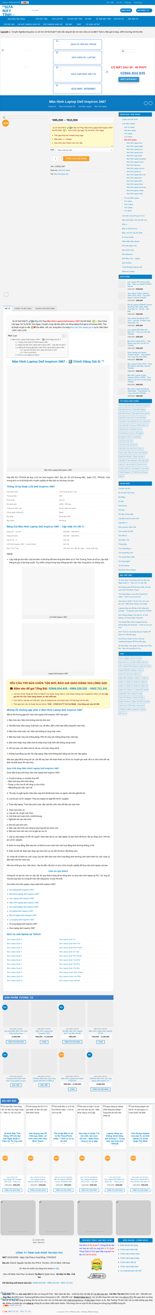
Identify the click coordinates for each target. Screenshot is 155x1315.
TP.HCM (122, 709)
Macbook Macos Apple (127, 570)
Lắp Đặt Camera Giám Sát (28, 24)
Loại (52, 150)
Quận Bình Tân (124, 694)
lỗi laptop (139, 433)
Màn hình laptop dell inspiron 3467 (24, 903)
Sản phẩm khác (128, 250)
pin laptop (143, 453)
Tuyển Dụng (137, 2)
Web (128, 709)
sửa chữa (144, 468)
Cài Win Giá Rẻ (124, 488)
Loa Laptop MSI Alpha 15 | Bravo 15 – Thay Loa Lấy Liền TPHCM (115, 1180)
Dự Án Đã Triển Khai (126, 493)
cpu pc (133, 425)
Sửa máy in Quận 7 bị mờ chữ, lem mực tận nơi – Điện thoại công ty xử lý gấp (133, 602)
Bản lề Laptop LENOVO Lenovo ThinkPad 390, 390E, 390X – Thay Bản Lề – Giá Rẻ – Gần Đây (63, 1180)
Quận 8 (129, 686)
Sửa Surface (127, 263)
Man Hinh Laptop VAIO (135, 194)
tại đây (56, 1268)
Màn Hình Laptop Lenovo (135, 168)
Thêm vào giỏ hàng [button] (16, 1042)
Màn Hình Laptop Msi (134, 178)
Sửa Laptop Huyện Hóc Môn (70, 976)
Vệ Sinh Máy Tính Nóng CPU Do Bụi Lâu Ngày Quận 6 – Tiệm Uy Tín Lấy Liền (134, 581)
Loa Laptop (128, 137)
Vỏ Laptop (128, 211)
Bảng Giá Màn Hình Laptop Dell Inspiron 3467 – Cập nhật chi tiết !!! (42, 345)
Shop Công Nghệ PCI (67, 106)
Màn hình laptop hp (133, 165)
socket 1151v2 (124, 468)
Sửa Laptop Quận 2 (14, 943)
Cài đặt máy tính (100, 1294)
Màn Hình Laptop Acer (134, 143)
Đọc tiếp (15, 1085)
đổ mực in (122, 713)
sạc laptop (135, 468)
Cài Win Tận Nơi (116, 1294)
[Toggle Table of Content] (63, 336)
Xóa (112, 146)
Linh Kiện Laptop (84, 106)
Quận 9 (136, 686)
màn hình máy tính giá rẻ (128, 445)
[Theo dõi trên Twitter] (146, 2)
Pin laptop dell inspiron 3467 (21, 890)
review (147, 701)
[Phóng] (6, 294)
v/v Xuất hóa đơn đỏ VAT (131, 1271)
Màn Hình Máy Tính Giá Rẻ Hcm (134, 220)
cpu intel (122, 421)
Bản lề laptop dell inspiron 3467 (23, 915)
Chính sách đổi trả (128, 1262)
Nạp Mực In (133, 19)
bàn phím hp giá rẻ (142, 405)
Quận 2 (145, 678)
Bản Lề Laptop (129, 127)
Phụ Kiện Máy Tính (129, 246)
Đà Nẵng (121, 497)
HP (120, 666)
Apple (127, 658)
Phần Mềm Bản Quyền (131, 241)
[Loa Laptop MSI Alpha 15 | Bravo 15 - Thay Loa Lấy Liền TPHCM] (114, 1163)
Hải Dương (122, 506)
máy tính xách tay (125, 674)
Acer (120, 658)
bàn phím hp (129, 405)
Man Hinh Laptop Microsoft (136, 175)
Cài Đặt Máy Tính (74, 19)
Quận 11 (122, 690)
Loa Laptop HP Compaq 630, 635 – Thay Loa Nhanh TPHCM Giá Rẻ (12, 1180)
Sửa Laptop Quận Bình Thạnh (70, 948)
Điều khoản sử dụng (129, 1245)
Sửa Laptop (57, 19)
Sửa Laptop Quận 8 (14, 968)
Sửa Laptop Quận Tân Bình (69, 960)
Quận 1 (137, 678)
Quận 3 (121, 682)
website (135, 709)
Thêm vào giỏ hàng (76, 159)
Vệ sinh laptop (93, 24)
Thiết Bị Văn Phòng (140, 472)
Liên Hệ (119, 2)
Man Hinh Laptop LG (134, 171)
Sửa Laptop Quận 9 (14, 972)
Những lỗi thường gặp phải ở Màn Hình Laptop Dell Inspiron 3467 (41, 347)
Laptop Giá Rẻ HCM (130, 119)
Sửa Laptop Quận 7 (14, 964)
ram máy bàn (143, 460)
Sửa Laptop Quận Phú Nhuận (70, 956)
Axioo (139, 658)
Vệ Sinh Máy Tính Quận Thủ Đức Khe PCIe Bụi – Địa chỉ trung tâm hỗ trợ (135, 647)
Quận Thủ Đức (138, 457)
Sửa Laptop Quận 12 (67, 939)
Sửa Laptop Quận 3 (14, 948)
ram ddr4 (122, 460)
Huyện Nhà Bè (124, 670)
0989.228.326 (79, 688)
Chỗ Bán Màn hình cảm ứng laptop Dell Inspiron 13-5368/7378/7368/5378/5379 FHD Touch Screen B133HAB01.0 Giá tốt (100, 1079)
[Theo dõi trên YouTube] (151, 2)
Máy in (124, 224)
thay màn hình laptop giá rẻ (81, 327)
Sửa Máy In (119, 19)
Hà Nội (121, 501)
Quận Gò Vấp (137, 694)
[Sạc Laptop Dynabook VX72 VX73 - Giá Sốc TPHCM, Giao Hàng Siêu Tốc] (89, 1163)
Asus (121, 405)
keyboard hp (123, 429)
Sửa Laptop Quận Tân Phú (69, 964)
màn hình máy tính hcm (127, 449)
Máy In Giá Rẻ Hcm (129, 229)
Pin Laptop (128, 201)
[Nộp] (52, 10)
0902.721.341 (98, 688)
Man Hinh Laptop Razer (135, 184)
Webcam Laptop (128, 271)
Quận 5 (136, 682)
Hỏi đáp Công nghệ (125, 514)
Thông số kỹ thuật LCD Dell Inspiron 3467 (33, 342)
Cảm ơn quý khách (30, 352)
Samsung (122, 705)
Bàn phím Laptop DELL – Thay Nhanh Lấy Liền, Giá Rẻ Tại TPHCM (140, 1180)
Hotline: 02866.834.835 (11, 2)
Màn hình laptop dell (61, 174)
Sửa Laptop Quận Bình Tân (69, 943)
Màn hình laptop (100, 106)
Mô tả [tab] (7, 308)
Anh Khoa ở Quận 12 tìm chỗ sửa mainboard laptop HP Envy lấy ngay (132, 640)
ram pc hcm (142, 464)
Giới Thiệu (110, 2)
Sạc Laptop (128, 207)
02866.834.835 (58, 688)
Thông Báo (122, 544)
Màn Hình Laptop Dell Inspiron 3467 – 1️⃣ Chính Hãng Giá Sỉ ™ (36, 339)
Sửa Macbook (127, 254)
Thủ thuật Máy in (124, 548)
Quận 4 (129, 682)
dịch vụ (145, 425)
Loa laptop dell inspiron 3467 (21, 920)
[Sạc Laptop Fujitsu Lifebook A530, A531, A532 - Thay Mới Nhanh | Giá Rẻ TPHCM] (37, 1163)
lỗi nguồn (122, 437)
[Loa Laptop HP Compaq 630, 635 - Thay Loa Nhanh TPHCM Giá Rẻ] (12, 1163)
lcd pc (132, 433)
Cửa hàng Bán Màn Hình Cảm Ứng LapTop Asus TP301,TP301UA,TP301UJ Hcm (15, 1032)
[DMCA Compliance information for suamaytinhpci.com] (96, 1276)
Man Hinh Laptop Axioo (135, 152)
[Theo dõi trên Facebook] (144, 2)
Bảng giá (128, 2)
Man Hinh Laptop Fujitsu (135, 162)
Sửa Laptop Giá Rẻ (125, 531)
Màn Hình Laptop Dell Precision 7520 (44, 1032)
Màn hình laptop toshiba (135, 190)
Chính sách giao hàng (129, 1258)
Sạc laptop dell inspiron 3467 (21, 898)
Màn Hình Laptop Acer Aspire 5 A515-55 (72, 1079)
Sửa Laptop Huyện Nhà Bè (69, 980)
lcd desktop (123, 433)
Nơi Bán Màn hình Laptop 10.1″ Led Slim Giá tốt (72, 1032)
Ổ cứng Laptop (128, 237)
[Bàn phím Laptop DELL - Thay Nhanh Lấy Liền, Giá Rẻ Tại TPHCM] (140, 1163)
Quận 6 (143, 682)
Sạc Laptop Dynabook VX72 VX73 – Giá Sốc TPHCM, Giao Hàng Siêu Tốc (89, 1180)
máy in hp (122, 453)
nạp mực (137, 674)
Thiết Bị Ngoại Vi (125, 472)
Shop (79, 24)
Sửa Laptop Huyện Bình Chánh (71, 972)
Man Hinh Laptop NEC (134, 181)
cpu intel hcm (144, 421)
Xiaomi (142, 709)
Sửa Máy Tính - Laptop (131, 258)
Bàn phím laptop (130, 130)
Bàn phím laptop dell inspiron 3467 (24, 894)
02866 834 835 (15, 1305)
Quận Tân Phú (137, 701)
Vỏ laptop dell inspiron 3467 (21, 911)
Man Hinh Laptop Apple (135, 146)
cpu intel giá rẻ (132, 421)
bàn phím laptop (139, 409)
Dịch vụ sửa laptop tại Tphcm (28, 355)
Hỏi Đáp (68, 24)
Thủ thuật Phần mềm (126, 557)
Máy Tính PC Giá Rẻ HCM (132, 233)
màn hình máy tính (125, 441)
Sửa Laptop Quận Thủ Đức (69, 968)
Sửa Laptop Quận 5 (14, 956)
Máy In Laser (133, 453)
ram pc (121, 464)
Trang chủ (52, 106)
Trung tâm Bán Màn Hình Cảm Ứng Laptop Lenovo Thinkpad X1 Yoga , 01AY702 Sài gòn (16, 1079)
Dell (139, 425)
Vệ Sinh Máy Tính (103, 19)
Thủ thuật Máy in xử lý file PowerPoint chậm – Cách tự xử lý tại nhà (132, 595)
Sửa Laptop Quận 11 (15, 980)
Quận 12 (130, 690)
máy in (140, 449)
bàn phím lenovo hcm (126, 417)
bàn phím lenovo (125, 413)
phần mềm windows (126, 678)
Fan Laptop (128, 133)
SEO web (131, 705)
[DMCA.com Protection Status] (96, 1265)
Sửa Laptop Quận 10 (15, 976)
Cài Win (88, 19)
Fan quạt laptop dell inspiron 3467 (24, 907)
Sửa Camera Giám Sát (53, 24)
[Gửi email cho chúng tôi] (149, 2)
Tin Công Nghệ (124, 561)
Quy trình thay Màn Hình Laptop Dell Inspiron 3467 (40, 350)
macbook (137, 437)
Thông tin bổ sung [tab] (22, 308)
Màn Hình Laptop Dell (134, 156)
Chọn (44, 1042)
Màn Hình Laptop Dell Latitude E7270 (100, 1032)
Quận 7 (121, 686)
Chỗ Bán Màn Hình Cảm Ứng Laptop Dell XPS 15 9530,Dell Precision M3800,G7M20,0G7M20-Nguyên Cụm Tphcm (44, 1079)
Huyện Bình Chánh (130, 666)
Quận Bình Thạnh (142, 690)
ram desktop (132, 460)
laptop (134, 670)
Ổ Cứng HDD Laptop (131, 198)
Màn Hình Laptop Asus (135, 149)
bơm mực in (123, 662)
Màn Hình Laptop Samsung (136, 187)
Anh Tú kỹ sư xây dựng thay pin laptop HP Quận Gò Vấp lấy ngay (134, 633)
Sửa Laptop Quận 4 (14, 952)
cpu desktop (141, 417)
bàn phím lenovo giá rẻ (141, 413)
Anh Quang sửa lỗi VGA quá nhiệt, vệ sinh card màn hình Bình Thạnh (134, 588)
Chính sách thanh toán (130, 1254)
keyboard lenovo (136, 429)
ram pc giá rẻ (131, 464)
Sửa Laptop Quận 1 (14, 939)
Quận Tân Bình (124, 701)
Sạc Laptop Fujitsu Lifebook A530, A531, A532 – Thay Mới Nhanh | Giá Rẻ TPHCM (37, 1180)
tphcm (121, 476)
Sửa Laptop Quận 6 (14, 960)
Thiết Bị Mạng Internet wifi (132, 267)
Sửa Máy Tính (41, 19)
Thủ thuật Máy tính (125, 553)
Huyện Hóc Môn (144, 666)
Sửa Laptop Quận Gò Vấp (69, 952)
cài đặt (132, 662)
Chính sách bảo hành (129, 1267)
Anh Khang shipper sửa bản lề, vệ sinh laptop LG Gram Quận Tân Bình (133, 616)
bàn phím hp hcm (125, 409)
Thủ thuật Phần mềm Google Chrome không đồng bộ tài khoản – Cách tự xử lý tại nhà (135, 624)
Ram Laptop (128, 204)
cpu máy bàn (123, 425)
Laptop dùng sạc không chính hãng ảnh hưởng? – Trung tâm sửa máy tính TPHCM (134, 609)
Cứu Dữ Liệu (9, 24)
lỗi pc (130, 437)
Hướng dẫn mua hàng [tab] (45, 308)
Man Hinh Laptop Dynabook (136, 159)
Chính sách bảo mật (128, 1249)
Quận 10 (144, 686)
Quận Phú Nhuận (125, 457)
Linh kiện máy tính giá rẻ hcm (133, 216)
